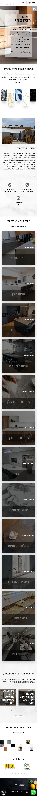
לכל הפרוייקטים (19, 715)
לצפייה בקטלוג (18, 82)
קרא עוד (32, 176)
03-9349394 (6, 4)
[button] (5, 710)
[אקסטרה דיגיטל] (16, 791)
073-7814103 (5, 2)
